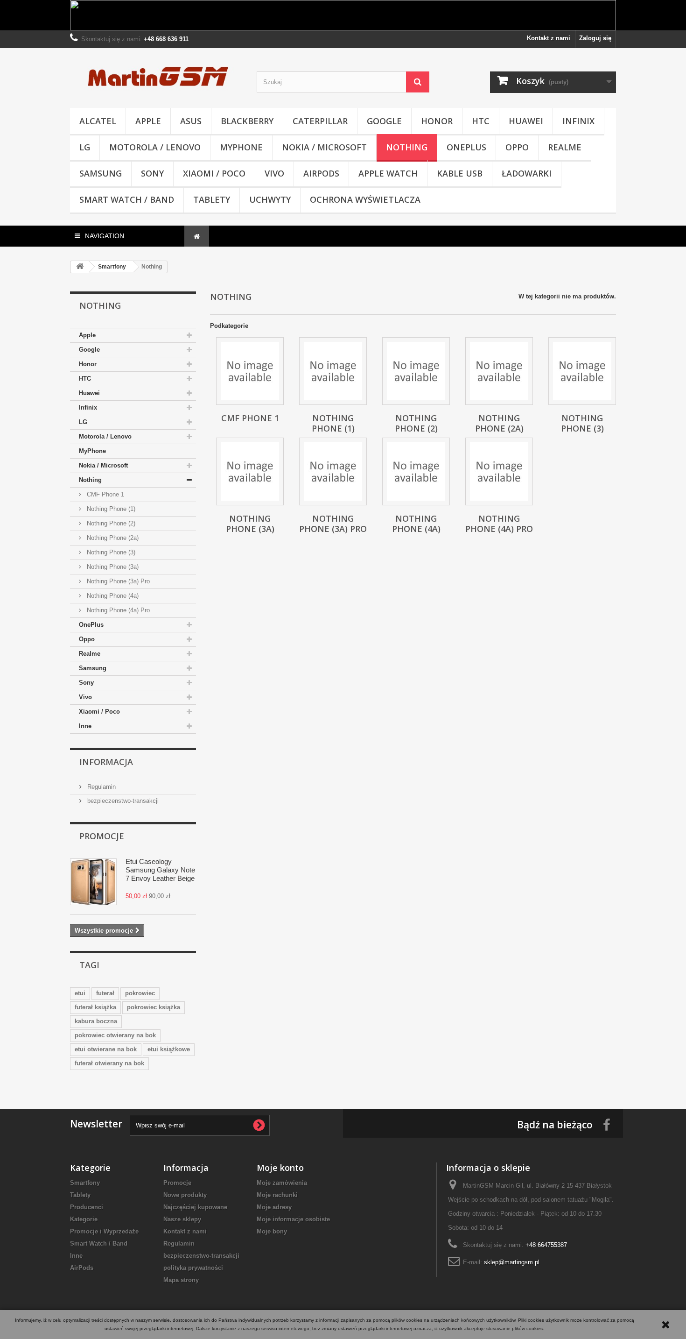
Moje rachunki (277, 1194)
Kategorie (84, 1219)
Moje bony (272, 1231)
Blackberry (247, 121)
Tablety (211, 199)
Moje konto (280, 1167)
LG (84, 147)
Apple (148, 121)
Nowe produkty (185, 1194)
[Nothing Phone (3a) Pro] (333, 471)
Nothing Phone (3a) (112, 566)
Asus (191, 121)
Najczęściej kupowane (195, 1207)
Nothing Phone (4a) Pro (117, 610)
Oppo (517, 147)
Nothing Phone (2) (110, 523)
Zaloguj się (595, 38)
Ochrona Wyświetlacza (365, 199)
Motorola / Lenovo (155, 147)
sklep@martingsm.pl (511, 1262)
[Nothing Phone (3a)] (250, 471)
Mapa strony (181, 1279)
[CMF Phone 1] (250, 371)
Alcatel (97, 121)
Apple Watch (388, 173)
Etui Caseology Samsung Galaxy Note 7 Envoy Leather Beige (160, 869)
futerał (105, 993)
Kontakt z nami (548, 38)
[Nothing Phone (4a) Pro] (499, 471)
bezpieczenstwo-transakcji (122, 800)
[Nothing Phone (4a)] (416, 471)
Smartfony (85, 1182)
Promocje (101, 836)
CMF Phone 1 (104, 494)
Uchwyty (270, 199)
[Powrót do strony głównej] (80, 267)
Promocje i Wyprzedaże (104, 1231)
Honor (437, 121)
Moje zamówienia (282, 1182)
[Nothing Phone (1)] (333, 371)
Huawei (526, 121)
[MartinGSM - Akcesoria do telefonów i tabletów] (156, 75)
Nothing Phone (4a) (112, 595)
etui (80, 993)
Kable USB (460, 173)
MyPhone (241, 147)
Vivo (274, 173)
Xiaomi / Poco (214, 173)
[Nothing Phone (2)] (416, 371)
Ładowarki (527, 173)
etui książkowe (168, 1049)
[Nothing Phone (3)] (582, 371)
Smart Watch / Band (126, 199)
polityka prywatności (193, 1267)
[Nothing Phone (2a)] (499, 371)
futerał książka (95, 1007)
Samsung (100, 173)
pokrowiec (140, 993)
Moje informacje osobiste (293, 1219)
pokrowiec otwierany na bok (115, 1035)
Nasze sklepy (182, 1219)
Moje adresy (274, 1207)
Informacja (106, 761)
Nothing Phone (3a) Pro (117, 581)
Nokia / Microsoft (324, 147)
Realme (564, 147)
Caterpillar (320, 121)
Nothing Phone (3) (110, 552)
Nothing (406, 147)
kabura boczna (96, 1021)
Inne (85, 726)
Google (384, 121)
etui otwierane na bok (106, 1049)
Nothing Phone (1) (110, 508)
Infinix (578, 121)
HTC (481, 121)
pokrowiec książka (153, 1007)
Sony (152, 173)
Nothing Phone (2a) (112, 537)
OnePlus (466, 147)
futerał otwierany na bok (109, 1063)
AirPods (321, 173)
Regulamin (100, 786)
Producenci (86, 1207)
